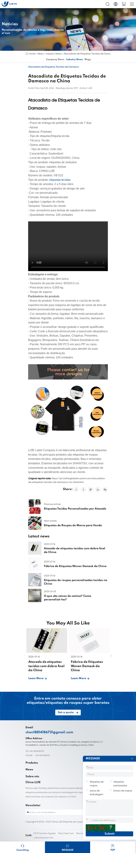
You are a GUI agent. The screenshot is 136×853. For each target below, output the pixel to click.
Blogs (88, 59)
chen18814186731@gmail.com (49, 732)
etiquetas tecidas (59, 179)
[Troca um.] (100, 827)
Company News (55, 59)
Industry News (53, 54)
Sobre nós (32, 776)
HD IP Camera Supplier (45, 833)
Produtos (32, 762)
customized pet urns (43, 837)
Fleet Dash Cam (66, 833)
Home (32, 54)
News (41, 54)
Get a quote (66, 712)
